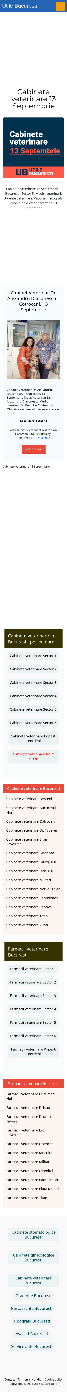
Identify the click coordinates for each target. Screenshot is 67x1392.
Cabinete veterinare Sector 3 (33, 682)
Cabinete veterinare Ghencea (30, 853)
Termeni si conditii (30, 1379)
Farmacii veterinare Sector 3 (33, 995)
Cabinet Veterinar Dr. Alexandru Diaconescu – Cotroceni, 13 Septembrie (33, 301)
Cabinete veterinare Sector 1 (33, 655)
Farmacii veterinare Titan (26, 1198)
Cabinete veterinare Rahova (29, 907)
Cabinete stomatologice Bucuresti (34, 1234)
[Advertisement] (33, 47)
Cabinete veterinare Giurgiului (31, 862)
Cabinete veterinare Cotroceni (31, 821)
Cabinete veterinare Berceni (29, 799)
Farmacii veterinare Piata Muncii (32, 1189)
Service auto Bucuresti (31, 1346)
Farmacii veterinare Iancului (29, 1153)
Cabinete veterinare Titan (27, 916)
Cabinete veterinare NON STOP (33, 756)
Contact (9, 1379)
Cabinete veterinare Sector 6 (33, 722)
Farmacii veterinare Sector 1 (33, 968)
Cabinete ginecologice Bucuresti (33, 1257)
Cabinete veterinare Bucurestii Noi (31, 810)
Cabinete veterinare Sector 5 (33, 709)
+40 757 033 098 (39, 438)
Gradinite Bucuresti (34, 1295)
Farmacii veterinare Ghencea (30, 1144)
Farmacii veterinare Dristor (28, 1107)
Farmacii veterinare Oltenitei (29, 1171)
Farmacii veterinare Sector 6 (33, 1035)
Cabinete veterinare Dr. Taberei (31, 830)
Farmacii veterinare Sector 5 (33, 1022)
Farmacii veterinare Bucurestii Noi (31, 1096)
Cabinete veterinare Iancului (29, 871)
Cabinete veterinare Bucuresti (33, 788)
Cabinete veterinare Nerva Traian (33, 889)
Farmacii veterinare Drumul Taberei (29, 1119)
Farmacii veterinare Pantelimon (32, 1180)
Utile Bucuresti (19, 6)
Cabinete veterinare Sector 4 (33, 696)
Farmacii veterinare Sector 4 (33, 1009)
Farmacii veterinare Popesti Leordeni (33, 1051)
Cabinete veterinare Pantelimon (32, 898)
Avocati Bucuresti (32, 1333)
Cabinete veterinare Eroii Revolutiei (26, 841)
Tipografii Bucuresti (32, 1321)
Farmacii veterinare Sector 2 (33, 982)
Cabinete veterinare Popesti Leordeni (33, 738)
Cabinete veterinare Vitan (27, 925)
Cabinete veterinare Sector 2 (33, 669)
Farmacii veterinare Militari (28, 1162)
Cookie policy (54, 1379)
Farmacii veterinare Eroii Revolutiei (26, 1132)
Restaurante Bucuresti (31, 1308)
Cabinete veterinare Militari (28, 880)
